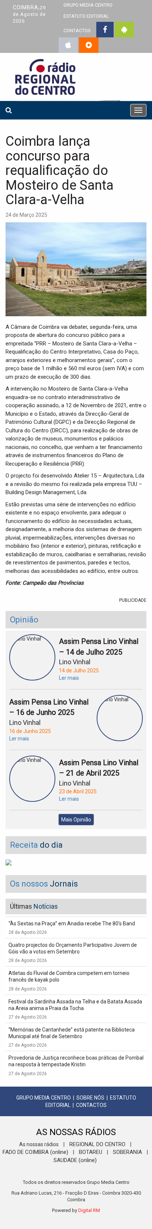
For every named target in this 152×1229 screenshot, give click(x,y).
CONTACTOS (76, 30)
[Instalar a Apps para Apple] (68, 45)
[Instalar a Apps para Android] (124, 29)
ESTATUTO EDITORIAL (86, 16)
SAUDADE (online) (75, 1160)
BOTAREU (90, 1152)
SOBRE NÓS (90, 1098)
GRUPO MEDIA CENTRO (43, 1098)
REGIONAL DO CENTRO (97, 1144)
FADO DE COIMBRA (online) (35, 1152)
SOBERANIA (127, 1152)
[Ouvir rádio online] (89, 45)
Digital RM (89, 1210)
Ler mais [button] (69, 678)
